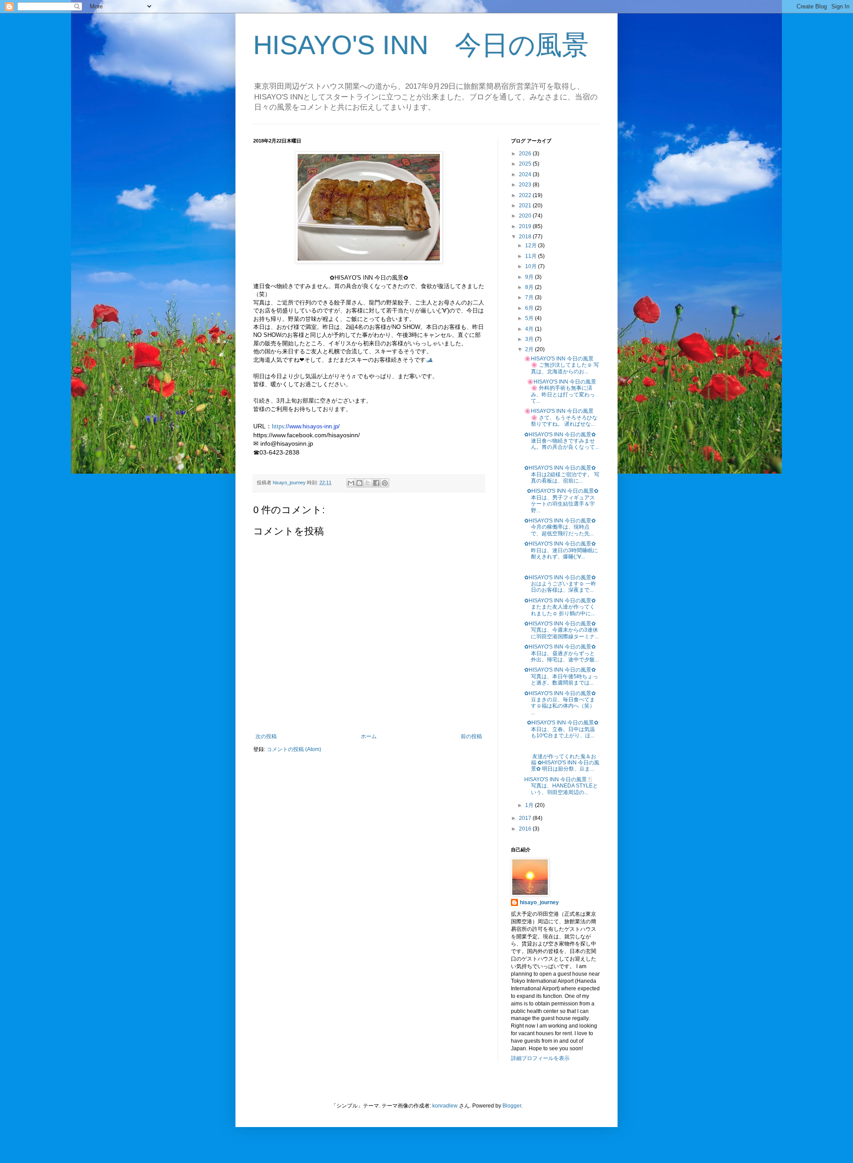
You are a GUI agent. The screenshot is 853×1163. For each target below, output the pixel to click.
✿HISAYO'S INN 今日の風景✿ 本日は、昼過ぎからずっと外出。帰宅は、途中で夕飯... (561, 653)
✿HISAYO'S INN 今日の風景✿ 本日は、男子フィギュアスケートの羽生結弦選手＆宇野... (561, 500)
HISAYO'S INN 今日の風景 (421, 45)
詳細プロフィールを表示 (540, 1058)
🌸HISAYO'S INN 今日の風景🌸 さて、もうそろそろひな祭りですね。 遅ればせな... (561, 417)
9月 (530, 277)
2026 (526, 153)
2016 (526, 829)
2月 (530, 349)
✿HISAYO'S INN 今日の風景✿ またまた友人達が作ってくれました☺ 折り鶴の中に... (560, 607)
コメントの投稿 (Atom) (294, 749)
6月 (530, 308)
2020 (526, 216)
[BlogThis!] (359, 483)
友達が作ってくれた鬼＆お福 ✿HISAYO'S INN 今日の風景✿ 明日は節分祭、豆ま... (561, 762)
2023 (526, 185)
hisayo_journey (539, 902)
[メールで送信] (351, 483)
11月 (531, 256)
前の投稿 (471, 736)
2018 (526, 236)
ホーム (369, 736)
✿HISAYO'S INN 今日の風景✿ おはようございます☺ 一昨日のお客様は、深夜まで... (560, 583)
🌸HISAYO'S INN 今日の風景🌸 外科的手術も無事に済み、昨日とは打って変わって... (560, 391)
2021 (526, 205)
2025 (526, 164)
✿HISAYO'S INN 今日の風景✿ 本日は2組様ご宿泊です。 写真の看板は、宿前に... (561, 474)
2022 (526, 195)
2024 (526, 174)
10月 (531, 266)
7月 (530, 297)
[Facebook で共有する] (376, 483)
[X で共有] (367, 483)
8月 (530, 287)
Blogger (511, 1106)
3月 (530, 339)
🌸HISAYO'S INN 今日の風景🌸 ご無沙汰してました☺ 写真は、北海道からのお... (561, 365)
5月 (530, 318)
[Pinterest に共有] (384, 483)
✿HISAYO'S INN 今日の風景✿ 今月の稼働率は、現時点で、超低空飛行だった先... (560, 527)
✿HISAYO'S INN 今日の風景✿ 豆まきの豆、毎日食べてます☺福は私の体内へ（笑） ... (560, 703)
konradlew (445, 1106)
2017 (526, 818)
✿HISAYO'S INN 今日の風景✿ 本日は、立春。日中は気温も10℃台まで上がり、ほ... (561, 729)
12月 (531, 245)
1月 (530, 805)
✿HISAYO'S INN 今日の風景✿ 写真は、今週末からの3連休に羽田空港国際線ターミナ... (561, 630)
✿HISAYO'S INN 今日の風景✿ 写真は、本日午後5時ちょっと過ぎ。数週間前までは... (561, 676)
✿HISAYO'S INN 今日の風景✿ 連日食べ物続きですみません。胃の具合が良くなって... (561, 441)
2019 (526, 226)
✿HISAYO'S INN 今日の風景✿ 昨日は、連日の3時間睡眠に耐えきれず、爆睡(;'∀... (561, 550)
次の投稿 (266, 736)
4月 (530, 329)
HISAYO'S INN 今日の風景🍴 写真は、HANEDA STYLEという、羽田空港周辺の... (561, 785)
